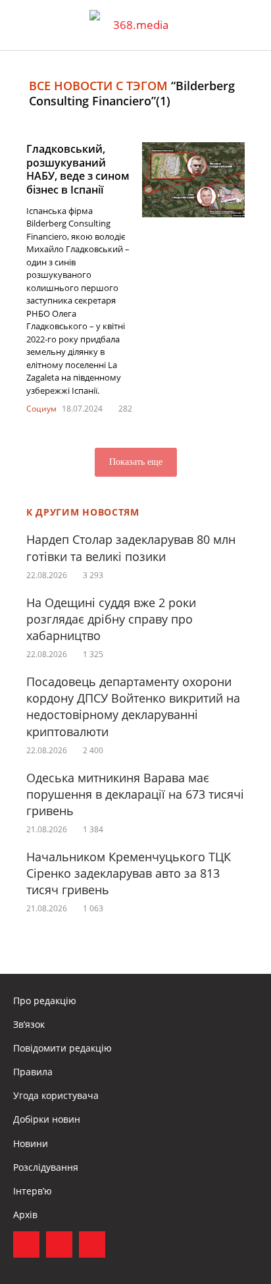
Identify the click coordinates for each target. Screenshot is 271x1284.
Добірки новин (46, 1119)
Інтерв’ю (32, 1191)
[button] (248, 25)
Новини (30, 1143)
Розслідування (45, 1167)
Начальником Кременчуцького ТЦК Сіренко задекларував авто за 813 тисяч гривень (128, 873)
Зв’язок (29, 1024)
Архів (25, 1214)
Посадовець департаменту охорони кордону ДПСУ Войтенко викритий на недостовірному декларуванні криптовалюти (133, 706)
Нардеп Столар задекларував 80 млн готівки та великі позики (130, 547)
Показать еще (135, 462)
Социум (41, 408)
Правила (33, 1071)
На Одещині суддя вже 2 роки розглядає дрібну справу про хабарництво (111, 619)
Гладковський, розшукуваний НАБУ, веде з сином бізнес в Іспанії (78, 169)
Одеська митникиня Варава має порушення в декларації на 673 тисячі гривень (135, 794)
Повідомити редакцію (62, 1048)
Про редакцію (44, 1000)
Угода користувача (56, 1095)
